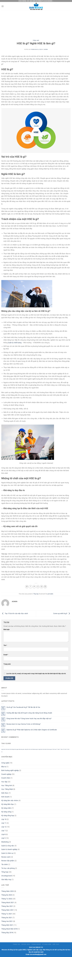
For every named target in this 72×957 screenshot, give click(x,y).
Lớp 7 (3, 831)
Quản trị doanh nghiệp (9, 849)
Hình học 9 (54, 749)
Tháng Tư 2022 (6, 899)
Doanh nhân (5, 778)
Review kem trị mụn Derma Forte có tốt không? (23, 724)
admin (46, 49)
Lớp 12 (3, 827)
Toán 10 (62, 749)
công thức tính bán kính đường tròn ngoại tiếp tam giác (12, 749)
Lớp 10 (3, 819)
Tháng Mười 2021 (7, 903)
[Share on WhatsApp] (26, 586)
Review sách (5, 857)
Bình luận (6, 629)
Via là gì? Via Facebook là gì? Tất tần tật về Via (23, 707)
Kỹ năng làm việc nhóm (9, 800)
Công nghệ (5, 763)
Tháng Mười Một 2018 (9, 929)
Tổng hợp (36, 40)
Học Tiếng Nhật (7, 789)
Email (6, 655)
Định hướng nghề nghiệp (10, 770)
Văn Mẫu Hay (6, 880)
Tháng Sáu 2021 (7, 906)
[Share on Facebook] (30, 586)
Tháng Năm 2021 (7, 910)
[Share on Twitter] (34, 586)
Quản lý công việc (7, 846)
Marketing (5, 842)
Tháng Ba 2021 (6, 918)
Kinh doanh (5, 797)
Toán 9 (58, 749)
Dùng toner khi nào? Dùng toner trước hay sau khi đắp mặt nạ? (28, 719)
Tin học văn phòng (8, 868)
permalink (50, 594)
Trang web (7, 664)
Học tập (4, 782)
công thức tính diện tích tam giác (45, 749)
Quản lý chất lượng (14, 343)
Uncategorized (6, 876)
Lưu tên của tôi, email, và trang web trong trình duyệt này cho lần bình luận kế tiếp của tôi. (36, 673)
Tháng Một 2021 (7, 925)
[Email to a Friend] (38, 586)
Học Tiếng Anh (6, 785)
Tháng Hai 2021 (7, 921)
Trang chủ (16, 944)
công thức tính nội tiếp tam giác (31, 749)
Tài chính (4, 864)
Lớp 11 (3, 823)
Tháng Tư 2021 (6, 914)
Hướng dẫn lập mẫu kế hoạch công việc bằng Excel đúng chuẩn (29, 713)
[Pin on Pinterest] (41, 586)
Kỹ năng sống (6, 812)
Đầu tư (3, 767)
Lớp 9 (3, 838)
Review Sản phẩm (7, 861)
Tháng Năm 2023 (7, 891)
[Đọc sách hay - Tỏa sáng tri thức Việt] (36, 6)
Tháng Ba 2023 (6, 895)
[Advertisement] (36, 24)
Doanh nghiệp (6, 774)
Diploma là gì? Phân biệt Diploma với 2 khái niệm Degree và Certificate (31, 730)
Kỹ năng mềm (6, 808)
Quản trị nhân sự (7, 853)
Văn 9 (65, 749)
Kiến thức (4, 793)
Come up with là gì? (60, 614)
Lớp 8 (3, 834)
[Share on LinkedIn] (45, 586)
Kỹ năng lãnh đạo (7, 804)
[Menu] (2, 6)
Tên (5, 645)
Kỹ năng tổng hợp (7, 816)
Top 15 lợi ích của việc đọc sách (16, 614)
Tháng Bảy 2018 (7, 933)
